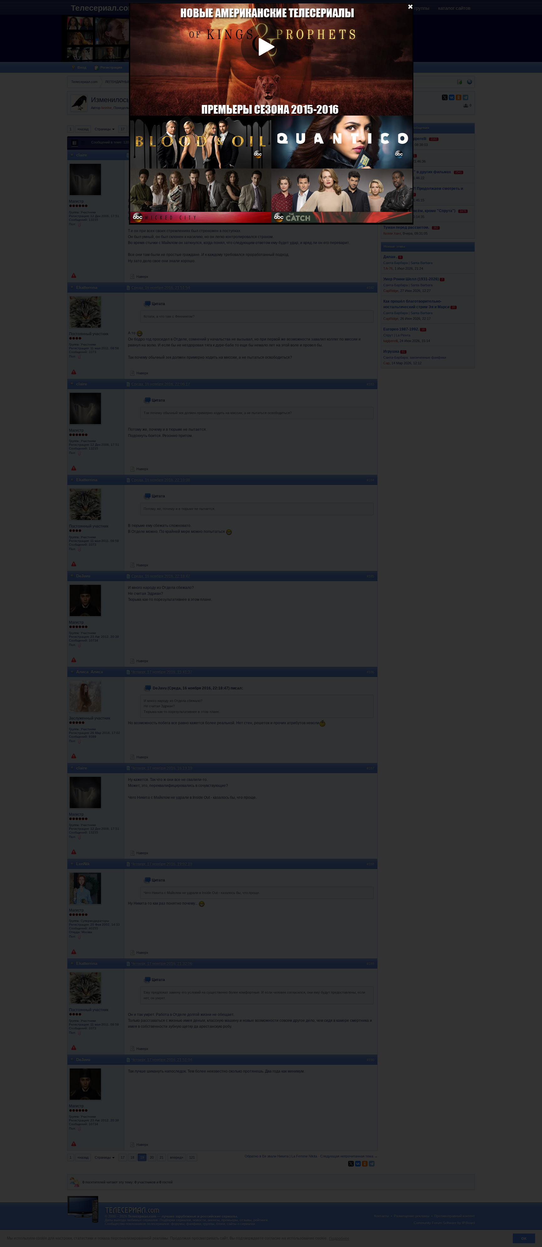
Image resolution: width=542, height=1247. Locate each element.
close (410, 6)
